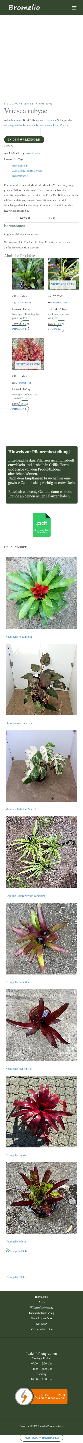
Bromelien (27, 103)
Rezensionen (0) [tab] (21, 176)
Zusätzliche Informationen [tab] (27, 170)
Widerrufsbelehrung (41, 1307)
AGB (41, 1302)
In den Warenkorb (24, 140)
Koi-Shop (41, 1324)
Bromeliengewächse (47, 125)
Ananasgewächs (13, 125)
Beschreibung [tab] (20, 165)
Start (6, 103)
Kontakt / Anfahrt (41, 1318)
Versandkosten (33, 153)
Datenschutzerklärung (41, 1313)
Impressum (41, 1296)
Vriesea (64, 125)
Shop (15, 103)
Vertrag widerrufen (42, 1329)
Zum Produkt (20, 326)
